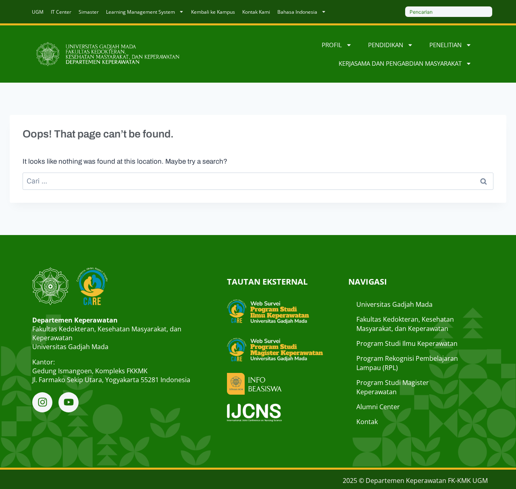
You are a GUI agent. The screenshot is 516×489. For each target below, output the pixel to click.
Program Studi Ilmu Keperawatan (407, 343)
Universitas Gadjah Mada (394, 304)
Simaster (89, 11)
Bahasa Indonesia (297, 11)
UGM (38, 11)
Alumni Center (378, 406)
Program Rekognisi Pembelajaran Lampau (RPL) (407, 363)
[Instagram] (42, 402)
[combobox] (448, 11)
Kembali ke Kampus (213, 11)
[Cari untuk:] (258, 181)
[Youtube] (68, 402)
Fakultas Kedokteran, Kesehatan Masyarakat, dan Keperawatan (405, 324)
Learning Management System (140, 11)
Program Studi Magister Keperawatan (392, 387)
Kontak (367, 421)
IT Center (61, 11)
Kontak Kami (256, 11)
